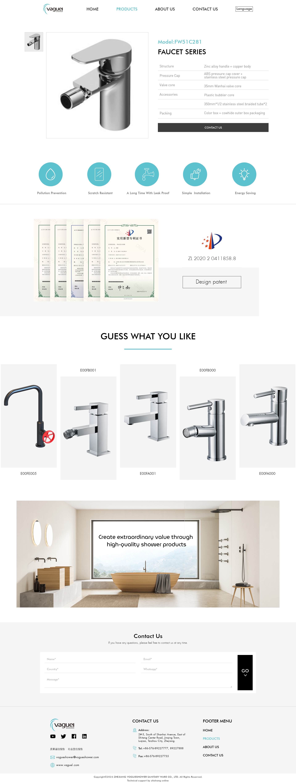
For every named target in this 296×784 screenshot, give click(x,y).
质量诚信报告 (57, 749)
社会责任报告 (75, 749)
